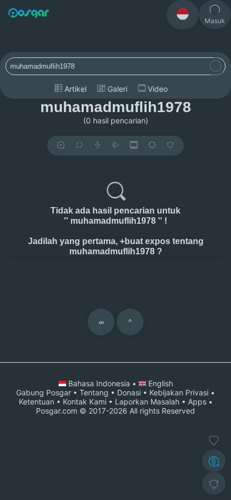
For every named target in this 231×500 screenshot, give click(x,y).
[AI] (214, 461)
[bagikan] (79, 146)
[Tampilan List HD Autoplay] (134, 146)
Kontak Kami (84, 401)
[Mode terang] (152, 146)
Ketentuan (36, 401)
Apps (197, 401)
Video (157, 88)
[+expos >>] (61, 146)
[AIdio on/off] (115, 146)
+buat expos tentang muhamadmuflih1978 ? (136, 246)
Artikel (74, 88)
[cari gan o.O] (215, 66)
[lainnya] (170, 146)
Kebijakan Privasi (178, 392)
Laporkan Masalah (147, 401)
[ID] (183, 15)
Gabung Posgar (43, 392)
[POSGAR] (28, 14)
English (159, 383)
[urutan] (97, 146)
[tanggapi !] (214, 440)
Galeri (116, 88)
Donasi (129, 392)
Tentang (94, 392)
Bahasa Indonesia (99, 383)
